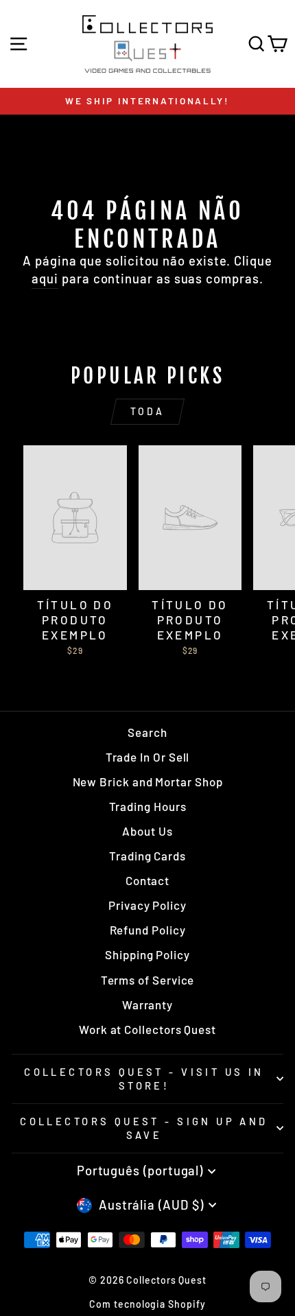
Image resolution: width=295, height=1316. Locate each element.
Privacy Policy (147, 905)
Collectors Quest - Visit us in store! (143, 1079)
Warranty (147, 1004)
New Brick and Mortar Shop (148, 781)
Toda (147, 411)
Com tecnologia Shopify (147, 1304)
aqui (45, 278)
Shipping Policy (147, 954)
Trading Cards (147, 855)
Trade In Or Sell (148, 757)
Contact (147, 880)
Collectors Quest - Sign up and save (144, 1128)
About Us (147, 831)
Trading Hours (148, 806)
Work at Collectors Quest (147, 1029)
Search (147, 732)
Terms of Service (148, 980)
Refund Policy (148, 930)
